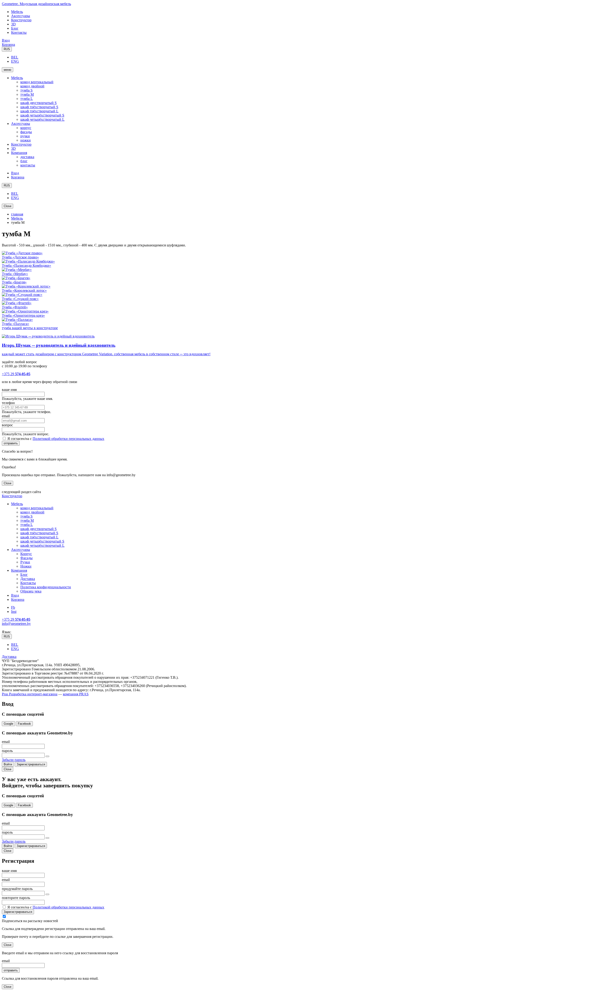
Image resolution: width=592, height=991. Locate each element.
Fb (13, 607)
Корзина (8, 44)
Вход (6, 40)
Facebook (24, 723)
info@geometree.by (16, 624)
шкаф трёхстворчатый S (39, 107)
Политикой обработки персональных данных (68, 439)
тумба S (26, 90)
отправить (11, 443)
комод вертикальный (36, 82)
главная (17, 214)
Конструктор (21, 20)
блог (24, 161)
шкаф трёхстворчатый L (39, 111)
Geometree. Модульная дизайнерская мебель (36, 4)
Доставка (27, 579)
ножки (25, 140)
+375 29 (16, 374)
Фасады (26, 558)
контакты (27, 165)
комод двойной (32, 86)
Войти (8, 764)
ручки (25, 136)
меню (7, 69)
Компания (19, 153)
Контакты (19, 32)
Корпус (26, 554)
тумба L (26, 99)
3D (13, 24)
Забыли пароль (13, 760)
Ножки (25, 566)
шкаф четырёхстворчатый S (42, 115)
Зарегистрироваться (31, 764)
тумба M (27, 94)
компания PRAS (76, 694)
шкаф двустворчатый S (38, 103)
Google (8, 723)
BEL (14, 57)
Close (7, 206)
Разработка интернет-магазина (32, 694)
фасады (26, 132)
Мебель (17, 12)
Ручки (25, 562)
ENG (15, 61)
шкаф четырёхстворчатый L (42, 119)
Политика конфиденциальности (45, 587)
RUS (7, 49)
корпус (25, 128)
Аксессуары (20, 16)
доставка (27, 157)
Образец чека (30, 591)
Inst (13, 612)
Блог (14, 28)
